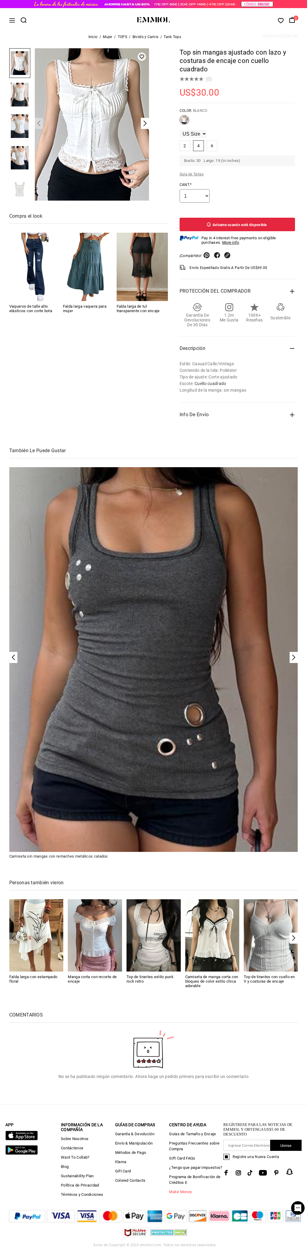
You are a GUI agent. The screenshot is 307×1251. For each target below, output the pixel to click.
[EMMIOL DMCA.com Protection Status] (168, 1236)
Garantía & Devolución (134, 1134)
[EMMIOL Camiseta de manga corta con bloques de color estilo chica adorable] (212, 935)
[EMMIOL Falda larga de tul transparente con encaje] (142, 267)
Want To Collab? (75, 1157)
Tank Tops (172, 37)
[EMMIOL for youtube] (263, 1172)
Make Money (180, 1192)
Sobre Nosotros (74, 1138)
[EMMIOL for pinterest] (276, 1172)
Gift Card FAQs (182, 1158)
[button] (294, 938)
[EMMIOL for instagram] (238, 1172)
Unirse (286, 1145)
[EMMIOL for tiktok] (250, 1172)
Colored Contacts (130, 1180)
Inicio (93, 37)
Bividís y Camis (146, 37)
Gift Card (123, 1171)
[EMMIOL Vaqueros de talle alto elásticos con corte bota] (35, 267)
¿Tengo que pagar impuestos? (195, 1167)
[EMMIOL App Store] (21, 1139)
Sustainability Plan (77, 1176)
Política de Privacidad (80, 1185)
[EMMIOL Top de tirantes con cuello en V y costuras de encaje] (271, 935)
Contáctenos (72, 1148)
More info (230, 242)
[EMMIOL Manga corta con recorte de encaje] (95, 935)
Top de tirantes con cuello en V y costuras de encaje (269, 979)
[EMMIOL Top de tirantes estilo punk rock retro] (154, 935)
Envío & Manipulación (134, 1143)
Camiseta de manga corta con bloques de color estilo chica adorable (211, 981)
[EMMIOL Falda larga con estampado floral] (36, 935)
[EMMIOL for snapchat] (290, 1171)
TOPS (122, 37)
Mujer (107, 37)
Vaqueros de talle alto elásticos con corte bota (30, 308)
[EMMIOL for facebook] (226, 1172)
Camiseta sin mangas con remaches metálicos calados (58, 856)
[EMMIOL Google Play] (21, 1153)
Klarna (121, 1162)
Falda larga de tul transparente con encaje (138, 308)
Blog (65, 1166)
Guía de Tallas (192, 174)
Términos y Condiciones (82, 1194)
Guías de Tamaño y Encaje (192, 1134)
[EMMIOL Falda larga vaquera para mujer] (88, 267)
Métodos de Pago (130, 1152)
